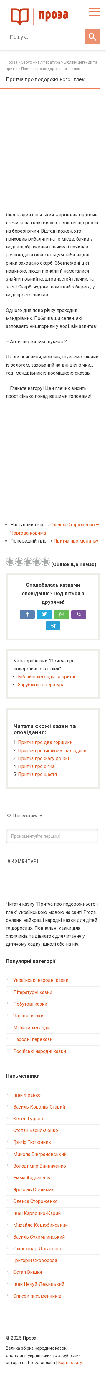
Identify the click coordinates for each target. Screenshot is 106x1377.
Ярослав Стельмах (33, 1189)
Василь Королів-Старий (39, 1107)
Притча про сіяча (36, 766)
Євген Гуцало (28, 1118)
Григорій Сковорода (35, 1260)
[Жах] (10, 561)
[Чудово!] (45, 561)
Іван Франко (27, 1095)
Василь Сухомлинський (39, 1237)
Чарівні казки (28, 1016)
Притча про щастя (37, 774)
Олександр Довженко (37, 1248)
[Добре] (36, 561)
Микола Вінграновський (40, 1154)
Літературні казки (32, 992)
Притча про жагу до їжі (43, 758)
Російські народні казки (39, 1051)
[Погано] (19, 561)
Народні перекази (32, 1039)
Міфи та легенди (31, 1027)
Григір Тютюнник (32, 1142)
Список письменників (37, 1296)
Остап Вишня (27, 1272)
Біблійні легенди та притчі (46, 677)
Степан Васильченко (35, 1130)
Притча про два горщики (45, 742)
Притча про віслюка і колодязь (52, 750)
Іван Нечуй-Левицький (38, 1284)
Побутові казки (30, 1004)
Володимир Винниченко (39, 1166)
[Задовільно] (28, 561)
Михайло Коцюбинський (40, 1225)
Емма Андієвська (32, 1178)
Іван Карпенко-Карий (37, 1213)
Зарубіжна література (41, 684)
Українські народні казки (40, 980)
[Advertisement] (53, 150)
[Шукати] (92, 36)
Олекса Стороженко (35, 1201)
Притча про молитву (76, 541)
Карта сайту (70, 1362)
